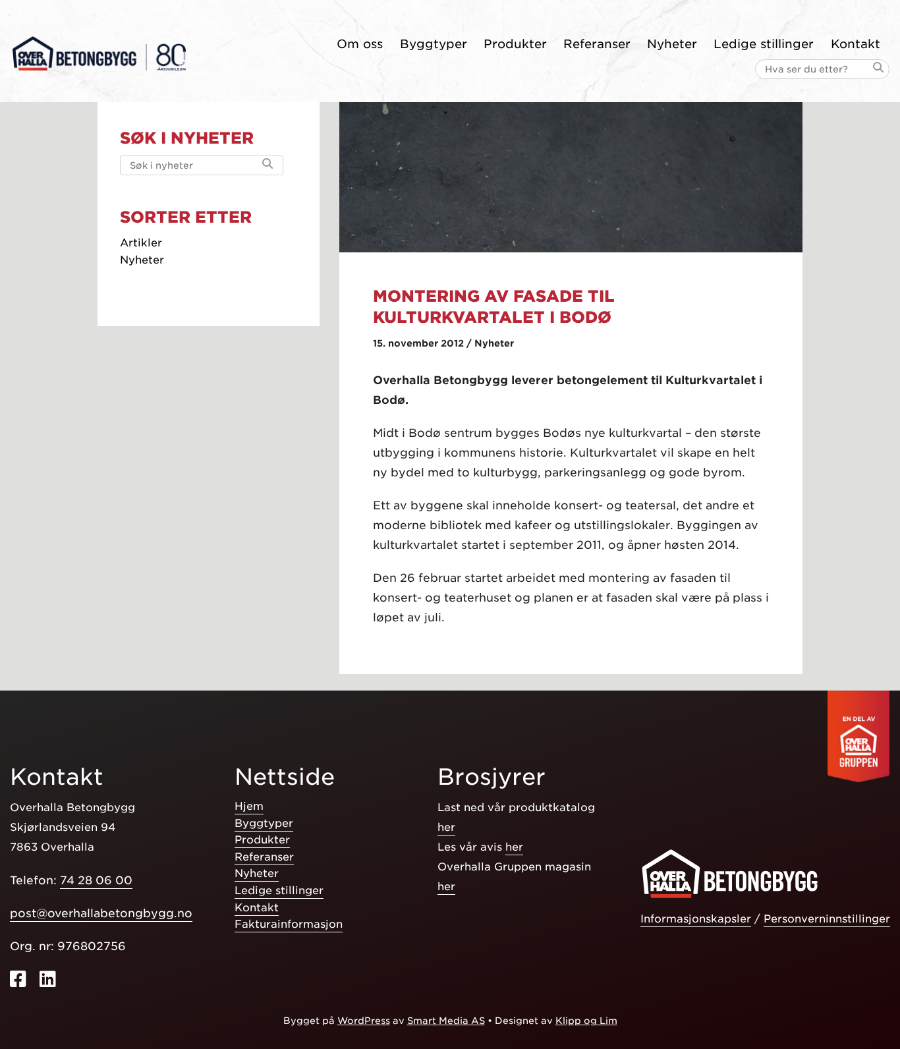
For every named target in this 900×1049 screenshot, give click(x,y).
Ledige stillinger (764, 44)
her (446, 827)
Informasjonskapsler (695, 919)
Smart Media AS (446, 1020)
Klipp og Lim (586, 1020)
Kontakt (855, 44)
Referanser (597, 44)
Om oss (360, 44)
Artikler (141, 243)
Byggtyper (433, 44)
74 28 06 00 (96, 880)
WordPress (363, 1020)
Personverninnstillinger (827, 919)
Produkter (515, 44)
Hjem (249, 806)
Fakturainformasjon (289, 924)
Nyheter (672, 44)
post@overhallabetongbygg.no (101, 913)
